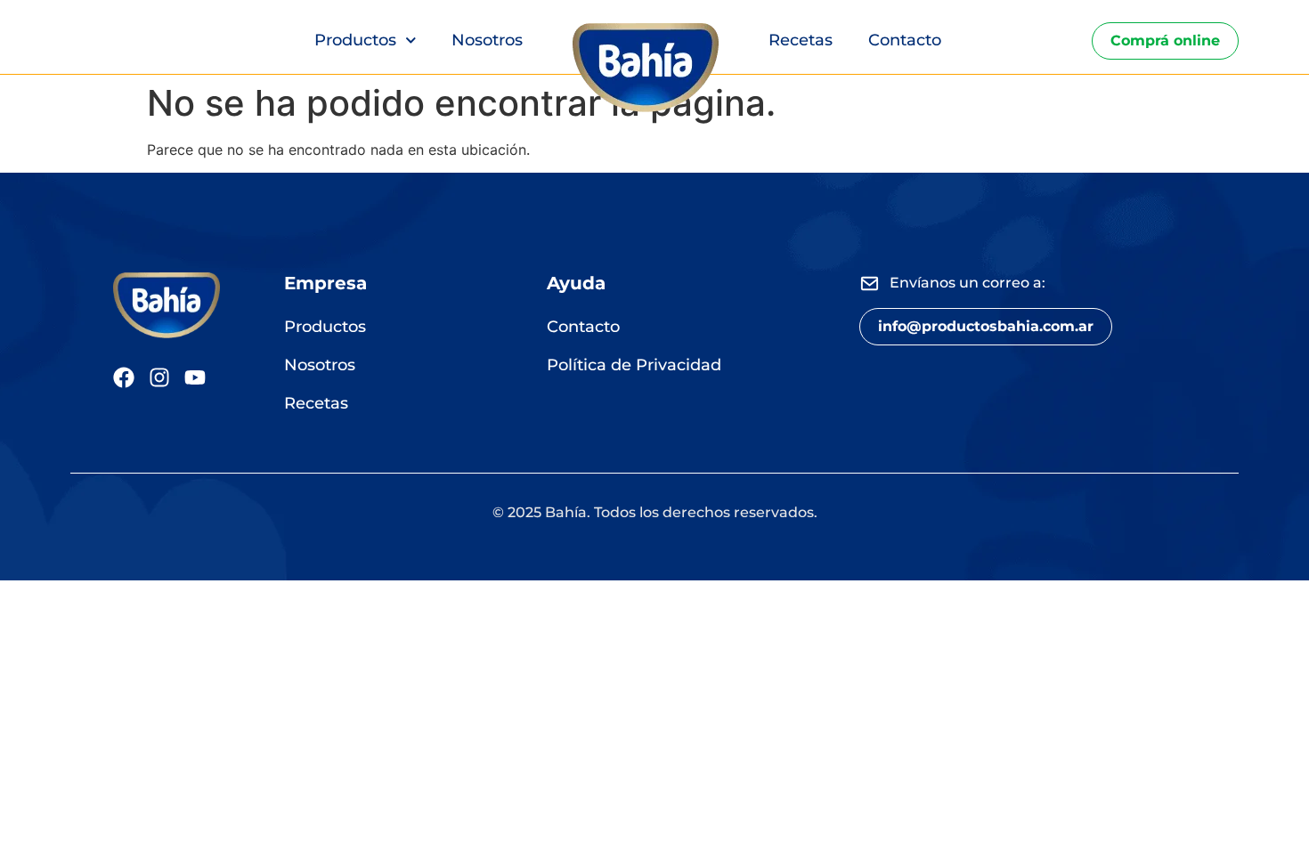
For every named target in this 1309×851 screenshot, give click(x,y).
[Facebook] (123, 377)
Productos (355, 40)
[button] (985, 326)
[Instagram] (159, 377)
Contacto (904, 40)
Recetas (800, 40)
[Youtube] (195, 377)
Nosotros (487, 40)
